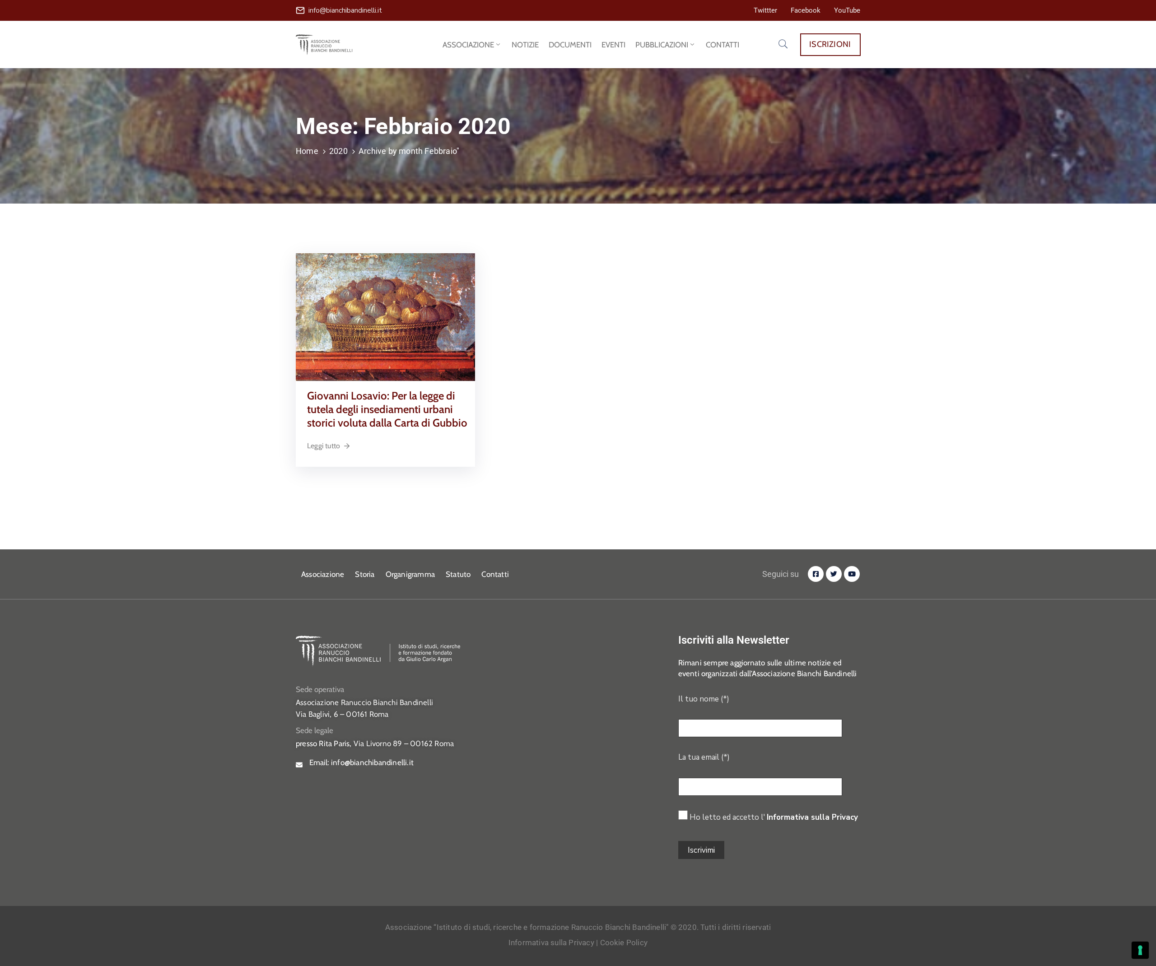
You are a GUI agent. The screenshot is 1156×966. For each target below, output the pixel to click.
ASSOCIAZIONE (468, 44)
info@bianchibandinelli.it (345, 10)
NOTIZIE (525, 44)
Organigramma (410, 574)
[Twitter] (834, 574)
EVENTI (613, 44)
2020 (338, 151)
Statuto (458, 574)
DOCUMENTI (570, 44)
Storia (364, 574)
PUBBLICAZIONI (661, 44)
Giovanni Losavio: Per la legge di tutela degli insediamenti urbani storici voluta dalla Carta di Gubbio (387, 409)
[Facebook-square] (816, 574)
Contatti (495, 574)
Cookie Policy (624, 942)
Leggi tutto (323, 445)
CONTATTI (722, 44)
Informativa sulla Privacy (812, 817)
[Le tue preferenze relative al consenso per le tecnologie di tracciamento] (1140, 950)
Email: (361, 762)
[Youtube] (852, 574)
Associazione (322, 574)
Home (307, 151)
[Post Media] (385, 316)
